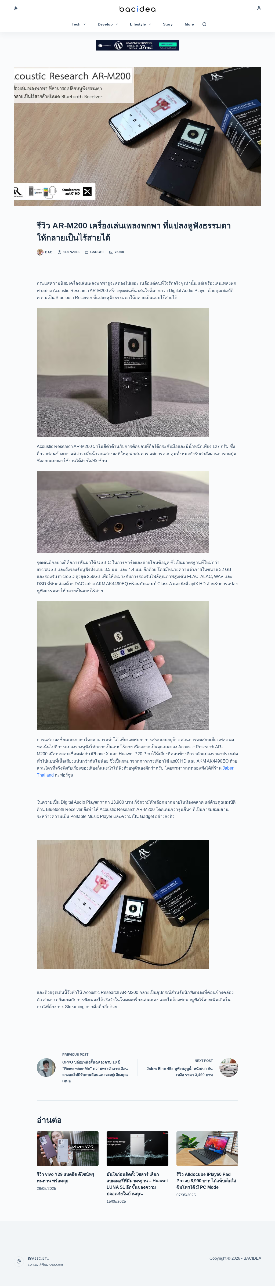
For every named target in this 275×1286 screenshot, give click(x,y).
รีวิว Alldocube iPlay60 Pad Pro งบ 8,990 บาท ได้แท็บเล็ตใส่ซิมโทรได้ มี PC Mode (206, 1181)
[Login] (259, 8)
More (189, 24)
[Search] (204, 24)
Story (168, 24)
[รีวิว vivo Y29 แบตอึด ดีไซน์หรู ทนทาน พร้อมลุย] (68, 1148)
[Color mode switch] (16, 8)
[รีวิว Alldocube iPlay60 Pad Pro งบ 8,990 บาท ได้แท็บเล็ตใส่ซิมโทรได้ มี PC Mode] (207, 1148)
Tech (76, 24)
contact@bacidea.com (45, 1264)
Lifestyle (138, 24)
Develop (105, 24)
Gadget (97, 252)
